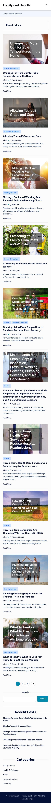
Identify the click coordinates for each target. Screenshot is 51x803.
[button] (33, 684)
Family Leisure (10, 193)
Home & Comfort (11, 68)
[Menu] (47, 5)
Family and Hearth (16, 5)
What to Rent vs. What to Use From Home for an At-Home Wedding (22, 658)
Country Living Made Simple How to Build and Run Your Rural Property (23, 746)
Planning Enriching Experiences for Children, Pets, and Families (22, 595)
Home (5, 14)
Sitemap (29, 799)
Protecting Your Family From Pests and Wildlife (22, 740)
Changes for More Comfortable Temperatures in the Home (25, 719)
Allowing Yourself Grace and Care (22, 136)
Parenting (7, 784)
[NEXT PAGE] (33, 684)
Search (25, 692)
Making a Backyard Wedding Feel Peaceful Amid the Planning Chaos (22, 199)
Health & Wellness (11, 132)
